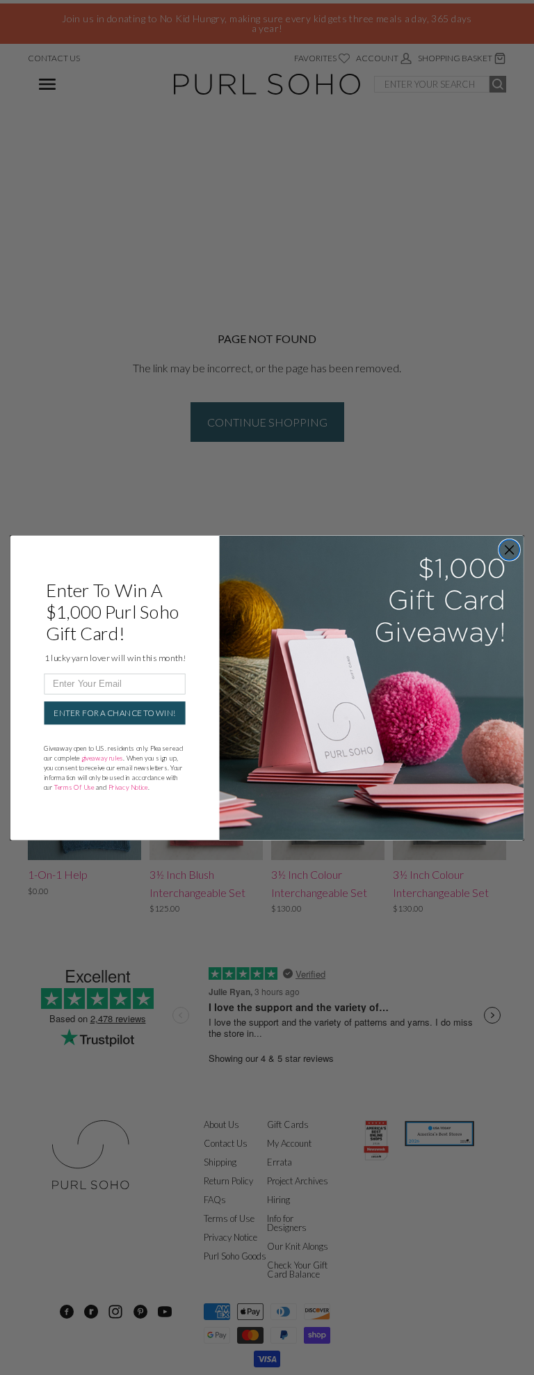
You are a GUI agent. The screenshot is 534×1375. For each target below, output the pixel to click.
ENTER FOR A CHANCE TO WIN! (115, 712)
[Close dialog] (509, 549)
